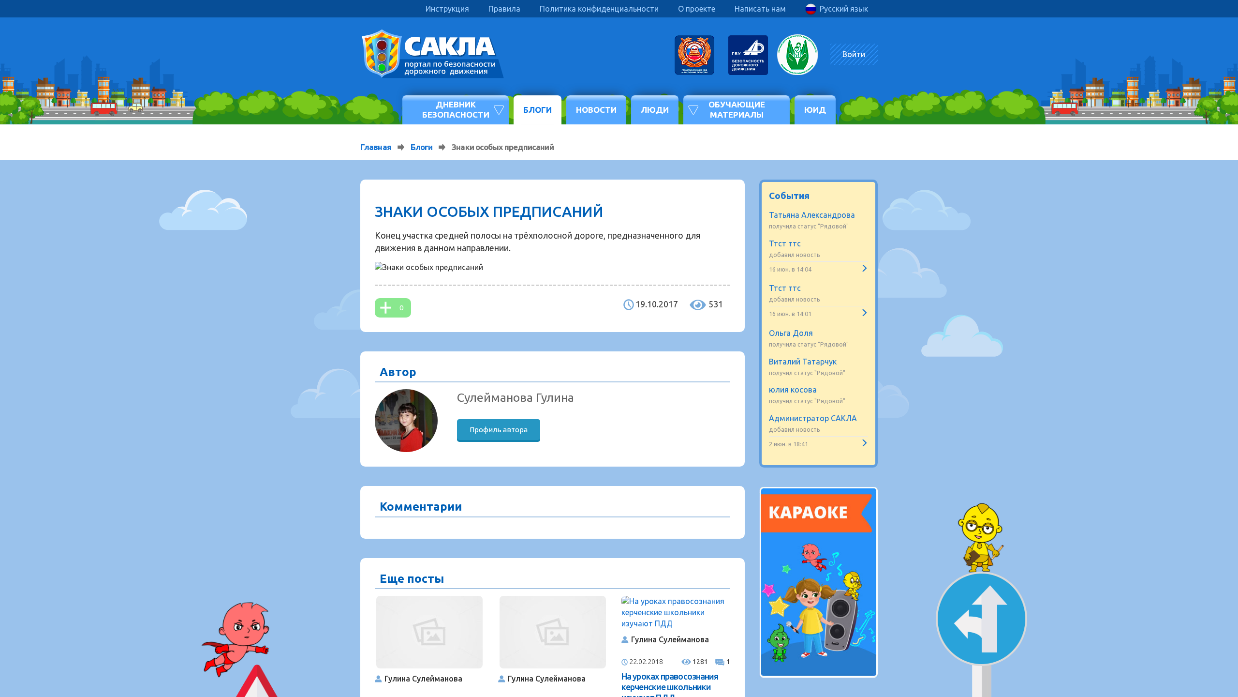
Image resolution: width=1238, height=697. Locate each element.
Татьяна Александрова (812, 215)
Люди (655, 109)
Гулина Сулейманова (423, 678)
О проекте (696, 8)
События (789, 195)
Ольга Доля (791, 333)
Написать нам (760, 8)
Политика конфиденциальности (599, 8)
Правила (504, 8)
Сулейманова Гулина (515, 397)
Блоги (537, 109)
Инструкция (447, 8)
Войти (853, 54)
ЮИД (815, 109)
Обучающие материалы (736, 109)
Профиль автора (499, 429)
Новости (596, 109)
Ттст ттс (785, 243)
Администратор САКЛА (813, 418)
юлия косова (793, 389)
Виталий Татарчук (803, 361)
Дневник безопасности (455, 109)
